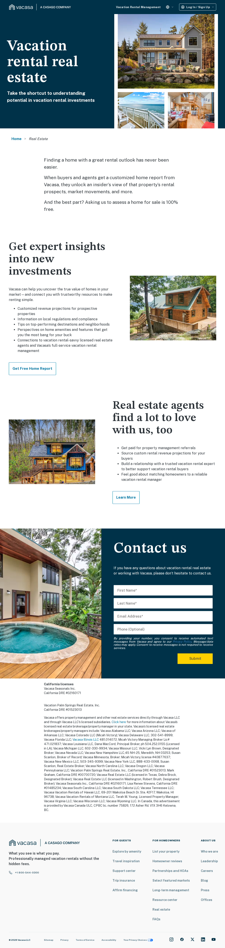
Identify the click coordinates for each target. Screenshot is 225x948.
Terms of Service (85, 940)
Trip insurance (123, 880)
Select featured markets (171, 880)
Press (205, 890)
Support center (124, 871)
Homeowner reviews (167, 861)
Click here (119, 722)
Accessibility (109, 940)
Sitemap (48, 940)
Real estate (161, 909)
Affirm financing (125, 890)
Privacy (64, 940)
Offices (206, 900)
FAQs (156, 919)
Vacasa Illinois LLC (86, 739)
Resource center (164, 900)
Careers (207, 871)
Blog (204, 880)
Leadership (209, 861)
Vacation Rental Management (138, 7)
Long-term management (170, 890)
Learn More (126, 497)
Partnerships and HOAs (170, 871)
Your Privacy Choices (135, 940)
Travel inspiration (126, 861)
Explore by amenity (126, 851)
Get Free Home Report (32, 368)
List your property (166, 851)
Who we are (209, 851)
